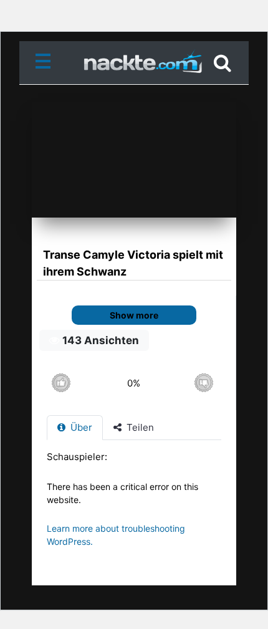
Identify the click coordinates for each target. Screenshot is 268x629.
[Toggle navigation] (45, 63)
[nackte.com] (134, 63)
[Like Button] (61, 383)
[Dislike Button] (203, 383)
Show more (134, 315)
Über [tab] (80, 427)
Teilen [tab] (139, 427)
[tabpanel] (134, 505)
